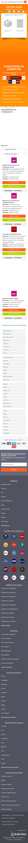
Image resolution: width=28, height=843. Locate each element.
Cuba (2, 742)
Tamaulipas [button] (6, 420)
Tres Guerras (4, 521)
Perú (2, 730)
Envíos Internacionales (7, 642)
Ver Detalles (17, 190)
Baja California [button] (7, 334)
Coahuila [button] (5, 350)
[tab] (14, 330)
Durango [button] (5, 360)
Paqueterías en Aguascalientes (9, 609)
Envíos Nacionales (6, 638)
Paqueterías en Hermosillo (8, 621)
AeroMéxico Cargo (6, 484)
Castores (3, 488)
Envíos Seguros (5, 655)
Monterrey (4, 684)
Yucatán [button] (5, 430)
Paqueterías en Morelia (7, 613)
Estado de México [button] (8, 376)
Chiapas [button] (5, 343)
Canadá (3, 763)
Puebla (3, 696)
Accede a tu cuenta (6, 776)
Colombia (3, 726)
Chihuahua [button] (6, 346)
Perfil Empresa (8, 190)
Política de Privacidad (18, 815)
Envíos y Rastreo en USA (8, 824)
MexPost (3, 513)
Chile (2, 751)
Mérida (3, 705)
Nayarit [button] (5, 387)
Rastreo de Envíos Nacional (8, 801)
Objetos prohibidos (6, 809)
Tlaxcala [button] (5, 423)
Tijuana (3, 676)
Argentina (3, 747)
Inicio (2, 107)
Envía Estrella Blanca (6, 501)
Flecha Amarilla (5, 509)
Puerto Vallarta (5, 713)
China (2, 759)
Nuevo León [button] (6, 390)
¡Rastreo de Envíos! (14, 186)
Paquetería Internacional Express (10, 659)
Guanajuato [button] (6, 364)
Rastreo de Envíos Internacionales (10, 805)
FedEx (2, 505)
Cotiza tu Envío (5, 797)
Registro (3, 780)
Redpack (3, 517)
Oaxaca (3, 709)
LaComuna (9, 839)
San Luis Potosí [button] (7, 406)
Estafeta (3, 496)
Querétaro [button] (6, 400)
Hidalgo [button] (5, 370)
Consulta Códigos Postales (8, 792)
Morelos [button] (5, 384)
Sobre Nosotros (6, 815)
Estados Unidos (5, 755)
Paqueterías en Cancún (7, 617)
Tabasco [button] (5, 417)
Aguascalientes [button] (7, 331)
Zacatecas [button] (6, 433)
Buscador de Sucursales (7, 788)
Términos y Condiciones (8, 818)
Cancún (3, 688)
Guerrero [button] (5, 367)
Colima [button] (5, 353)
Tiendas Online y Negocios (8, 634)
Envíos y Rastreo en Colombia (10, 821)
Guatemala (4, 738)
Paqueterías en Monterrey (8, 592)
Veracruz (3, 701)
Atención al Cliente (6, 784)
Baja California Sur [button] (8, 337)
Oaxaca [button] (5, 393)
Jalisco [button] (5, 373)
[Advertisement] (14, 129)
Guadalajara (4, 680)
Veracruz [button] (5, 427)
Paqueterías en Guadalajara (8, 588)
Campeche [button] (6, 340)
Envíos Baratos (5, 647)
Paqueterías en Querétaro (8, 596)
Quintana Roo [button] (7, 403)
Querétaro (4, 692)
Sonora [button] (5, 414)
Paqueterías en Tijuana (7, 601)
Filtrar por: (4, 146)
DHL (2, 492)
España (3, 734)
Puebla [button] (5, 397)
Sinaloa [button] (5, 411)
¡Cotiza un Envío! (14, 182)
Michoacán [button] (6, 380)
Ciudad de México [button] (8, 357)
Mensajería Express (6, 651)
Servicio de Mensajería (7, 663)
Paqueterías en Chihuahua (8, 605)
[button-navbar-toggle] (25, 1)
